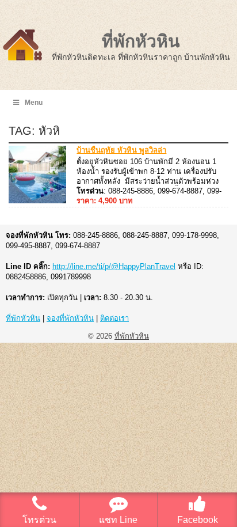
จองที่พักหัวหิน (70, 318)
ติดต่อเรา (114, 318)
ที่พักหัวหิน (141, 41)
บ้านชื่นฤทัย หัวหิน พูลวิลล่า (121, 150)
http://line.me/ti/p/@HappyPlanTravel (113, 266)
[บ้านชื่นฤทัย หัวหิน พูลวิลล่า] (37, 200)
